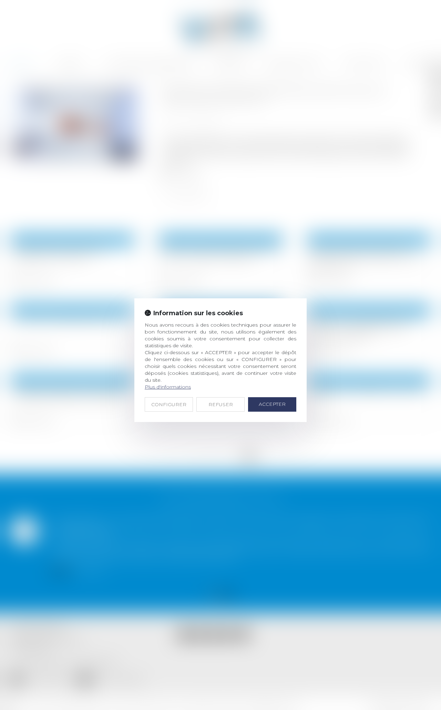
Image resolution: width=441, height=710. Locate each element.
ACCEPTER (272, 404)
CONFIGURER (168, 404)
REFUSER (220, 404)
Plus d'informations (168, 387)
